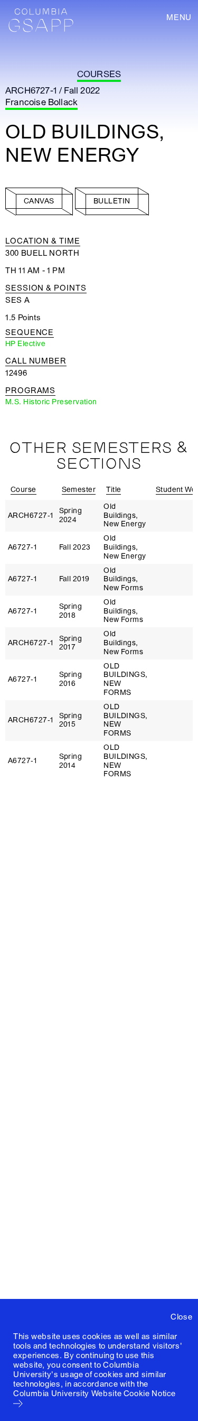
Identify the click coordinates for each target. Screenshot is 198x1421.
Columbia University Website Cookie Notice (94, 1393)
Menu (179, 17)
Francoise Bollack (41, 102)
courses (99, 74)
